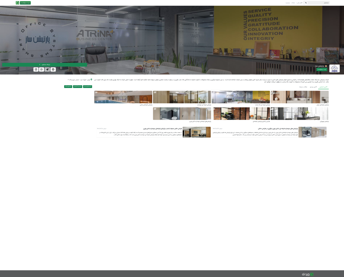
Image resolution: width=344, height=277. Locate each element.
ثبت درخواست (25, 3)
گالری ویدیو (313, 87)
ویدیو (288, 3)
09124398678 (77, 86)
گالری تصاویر (323, 87)
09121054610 (68, 86)
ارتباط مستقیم (45, 64)
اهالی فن (299, 3)
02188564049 (87, 86)
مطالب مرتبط (303, 87)
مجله (293, 3)
